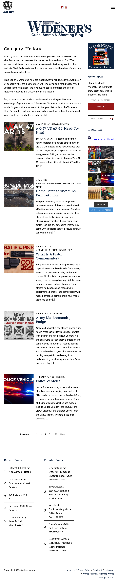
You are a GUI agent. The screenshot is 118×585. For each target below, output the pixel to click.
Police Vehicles (48, 381)
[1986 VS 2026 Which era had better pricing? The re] (94, 152)
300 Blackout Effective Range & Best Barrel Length (59, 490)
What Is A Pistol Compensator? (49, 256)
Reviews (64, 124)
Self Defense (63, 183)
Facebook (97, 570)
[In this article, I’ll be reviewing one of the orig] (107, 193)
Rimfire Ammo (107, 574)
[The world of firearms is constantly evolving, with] (94, 193)
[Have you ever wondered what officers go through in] (107, 179)
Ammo (86, 574)
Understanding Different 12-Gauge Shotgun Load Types (60, 471)
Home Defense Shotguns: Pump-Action (56, 193)
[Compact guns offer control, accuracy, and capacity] (107, 152)
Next (62, 434)
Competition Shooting (50, 250)
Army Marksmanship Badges (53, 319)
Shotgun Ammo (106, 577)
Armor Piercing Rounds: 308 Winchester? (18, 521)
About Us (70, 570)
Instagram (109, 570)
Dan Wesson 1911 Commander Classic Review (20, 483)
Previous (24, 434)
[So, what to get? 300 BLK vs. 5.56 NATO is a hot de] (94, 166)
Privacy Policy (84, 570)
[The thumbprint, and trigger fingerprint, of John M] (94, 179)
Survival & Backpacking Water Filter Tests (60, 509)
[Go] (111, 119)
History (55, 124)
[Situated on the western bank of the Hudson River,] (107, 166)
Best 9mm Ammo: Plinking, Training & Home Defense (60, 542)
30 (56, 434)
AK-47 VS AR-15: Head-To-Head (57, 130)
